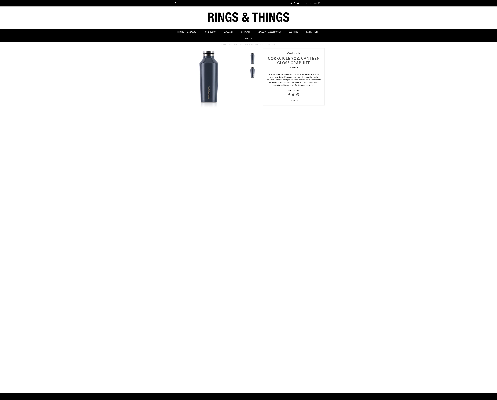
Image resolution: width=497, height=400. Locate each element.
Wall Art (228, 32)
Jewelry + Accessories (269, 32)
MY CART (316, 3)
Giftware (245, 32)
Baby (247, 38)
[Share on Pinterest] (297, 95)
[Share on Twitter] (293, 95)
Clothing (293, 32)
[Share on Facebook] (289, 95)
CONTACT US (294, 100)
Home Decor (210, 32)
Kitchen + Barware (186, 32)
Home (223, 44)
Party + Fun (312, 32)
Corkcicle (232, 44)
